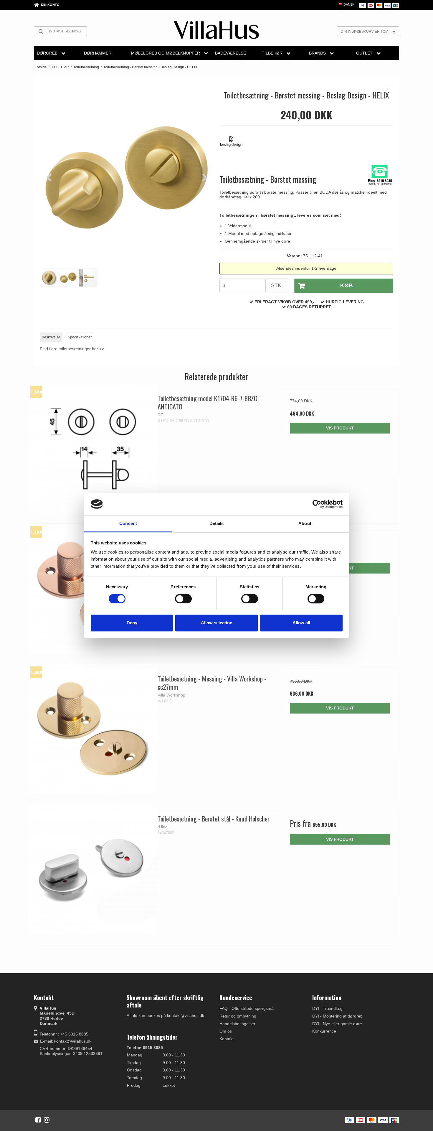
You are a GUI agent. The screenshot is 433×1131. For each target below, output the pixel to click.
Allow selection (216, 622)
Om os (225, 1031)
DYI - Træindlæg (327, 1008)
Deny (132, 622)
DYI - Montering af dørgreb (337, 1016)
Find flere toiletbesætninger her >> (72, 348)
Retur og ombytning (237, 1016)
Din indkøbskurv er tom (364, 31)
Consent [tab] (128, 523)
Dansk (348, 4)
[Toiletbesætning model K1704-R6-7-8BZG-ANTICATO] (93, 448)
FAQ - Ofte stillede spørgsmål (247, 1008)
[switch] (183, 598)
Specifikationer (80, 337)
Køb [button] (346, 285)
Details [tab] (216, 523)
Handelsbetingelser (237, 1023)
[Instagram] (46, 1120)
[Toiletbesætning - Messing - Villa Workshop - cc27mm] (93, 729)
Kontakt (226, 1038)
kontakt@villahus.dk (72, 1041)
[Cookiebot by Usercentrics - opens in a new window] (317, 504)
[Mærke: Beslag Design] (234, 144)
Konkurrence (324, 1031)
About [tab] (304, 523)
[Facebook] (38, 1120)
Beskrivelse (51, 337)
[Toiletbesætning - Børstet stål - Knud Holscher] (93, 869)
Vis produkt (340, 428)
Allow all (301, 622)
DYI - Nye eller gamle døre (337, 1023)
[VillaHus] (216, 30)
